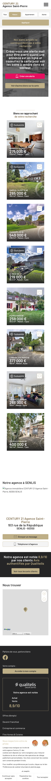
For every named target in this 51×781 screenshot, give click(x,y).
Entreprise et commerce (14, 728)
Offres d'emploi (9, 715)
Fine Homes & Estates (13, 734)
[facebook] (5, 657)
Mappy (28, 634)
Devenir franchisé (11, 722)
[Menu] (46, 4)
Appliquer (26, 22)
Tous (5, 14)
